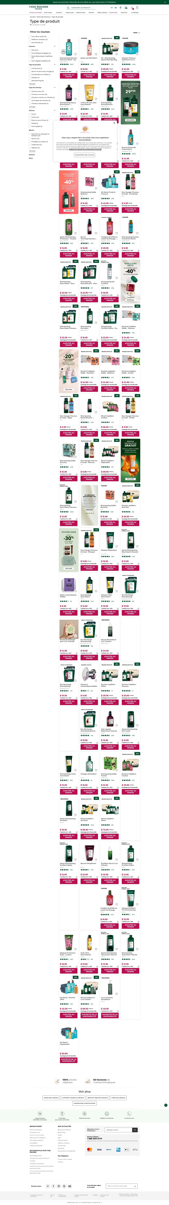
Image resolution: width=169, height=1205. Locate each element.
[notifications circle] (133, 9)
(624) (133, 959)
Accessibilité (33, 1143)
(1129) (71, 109)
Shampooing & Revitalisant (84, 1103)
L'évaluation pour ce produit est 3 (85, 691)
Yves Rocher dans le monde (94, 1186)
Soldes (60, 1135)
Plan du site (52, 1195)
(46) (92, 735)
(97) (92, 288)
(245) (92, 825)
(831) (133, 243)
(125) (71, 1004)
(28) (92, 646)
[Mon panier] (137, 7)
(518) (112, 288)
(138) (133, 735)
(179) (112, 870)
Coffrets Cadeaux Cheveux (73, 1098)
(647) (92, 601)
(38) (133, 601)
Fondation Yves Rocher (37, 1163)
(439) (71, 467)
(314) (92, 243)
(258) (112, 780)
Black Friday (62, 1132)
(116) (92, 1004)
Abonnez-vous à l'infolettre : (93, 1130)
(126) (133, 333)
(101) (112, 422)
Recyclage (61, 1148)
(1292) (71, 512)
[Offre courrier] (126, 8)
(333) (92, 109)
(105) (133, 377)
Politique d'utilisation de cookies (81, 1195)
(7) (132, 691)
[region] (85, 141)
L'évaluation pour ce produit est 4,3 (105, 64)
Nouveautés (62, 1145)
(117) (112, 377)
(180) (112, 556)
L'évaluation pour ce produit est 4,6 (85, 64)
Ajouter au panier (68, 76)
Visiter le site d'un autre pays (117, 1186)
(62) (92, 959)
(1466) (134, 64)
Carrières (32, 1161)
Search (68, 8)
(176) (92, 870)
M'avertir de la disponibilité (89, 1015)
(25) (92, 691)
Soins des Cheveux (43, 17)
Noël (59, 1137)
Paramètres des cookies (104, 1195)
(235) (112, 735)
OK (135, 1130)
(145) (133, 914)
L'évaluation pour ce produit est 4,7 (64, 64)
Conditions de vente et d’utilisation (36, 1195)
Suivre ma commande (37, 1135)
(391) (71, 780)
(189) (112, 198)
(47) (71, 691)
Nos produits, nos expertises (66, 1151)
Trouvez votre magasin (65, 1159)
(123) (92, 377)
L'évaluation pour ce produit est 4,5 (85, 198)
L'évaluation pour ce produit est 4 (64, 601)
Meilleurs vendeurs (64, 1143)
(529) (71, 243)
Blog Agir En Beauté (64, 1130)
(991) (133, 870)
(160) (71, 959)
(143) (133, 556)
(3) (91, 780)
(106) (112, 243)
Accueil (32, 17)
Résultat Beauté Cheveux (98, 1098)
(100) (92, 422)
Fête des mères (62, 1140)
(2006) (134, 154)
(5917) (72, 64)
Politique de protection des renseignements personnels (85, 149)
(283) (92, 198)
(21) (71, 601)
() (38, 36)
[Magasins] (120, 8)
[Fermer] (114, 123)
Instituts (60, 1162)
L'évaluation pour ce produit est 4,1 (126, 914)
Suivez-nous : (36, 1186)
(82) (112, 825)
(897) (92, 64)
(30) (112, 64)
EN (112, 7)
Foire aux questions (36, 1130)
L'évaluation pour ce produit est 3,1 (85, 959)
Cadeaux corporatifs (36, 1145)
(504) (112, 109)
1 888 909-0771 (94, 1138)
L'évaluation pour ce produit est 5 (105, 691)
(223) (112, 601)
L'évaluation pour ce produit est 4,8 (105, 243)
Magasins (95, 1195)
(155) (71, 870)
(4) (112, 691)
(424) (112, 914)
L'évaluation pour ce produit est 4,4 (105, 288)
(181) (112, 959)
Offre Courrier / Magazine (37, 1137)
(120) (133, 780)
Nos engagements (36, 1155)
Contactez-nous (35, 1132)
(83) (133, 512)
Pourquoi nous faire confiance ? (40, 1158)
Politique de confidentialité (62, 1195)
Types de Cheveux (118, 1098)
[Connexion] (132, 8)
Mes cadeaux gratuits (36, 1140)
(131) (112, 467)
